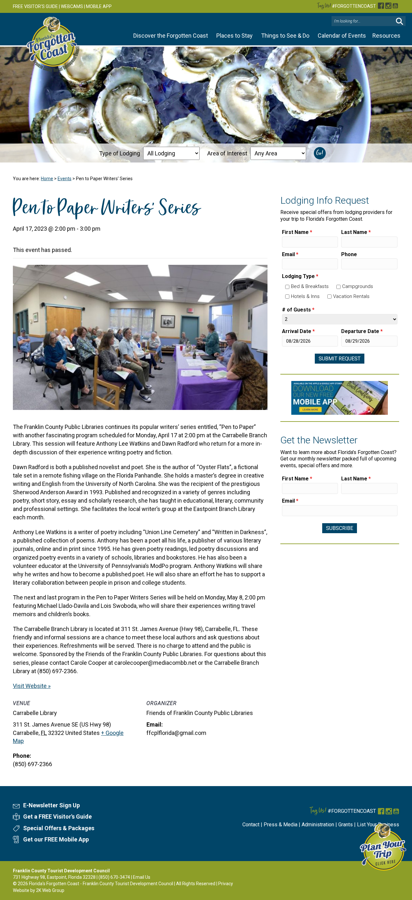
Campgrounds (357, 286)
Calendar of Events (342, 35)
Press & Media (280, 824)
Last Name (356, 232)
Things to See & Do (285, 35)
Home (47, 178)
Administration (318, 824)
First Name (297, 232)
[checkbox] (287, 287)
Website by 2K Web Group (38, 890)
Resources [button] (386, 35)
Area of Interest (227, 153)
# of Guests (298, 310)
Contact (250, 824)
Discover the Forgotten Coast (170, 35)
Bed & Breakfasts (310, 286)
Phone (349, 254)
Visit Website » (32, 685)
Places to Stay (234, 35)
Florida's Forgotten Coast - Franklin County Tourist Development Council (101, 883)
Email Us (141, 877)
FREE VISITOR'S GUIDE (35, 6)
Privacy (225, 883)
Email (290, 254)
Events (64, 178)
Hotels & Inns (305, 296)
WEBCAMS (72, 6)
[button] (399, 21)
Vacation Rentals (351, 296)
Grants (345, 824)
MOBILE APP (99, 6)
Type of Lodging (119, 153)
